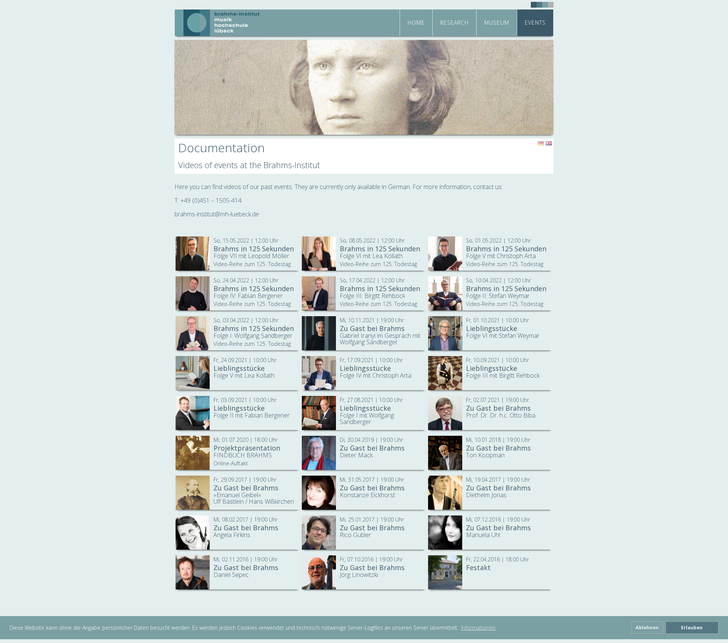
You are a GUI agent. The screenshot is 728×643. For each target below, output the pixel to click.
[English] (549, 143)
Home (416, 22)
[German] (541, 143)
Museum (496, 22)
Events (535, 22)
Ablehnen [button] (647, 627)
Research (454, 22)
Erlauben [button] (692, 627)
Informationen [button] (478, 627)
